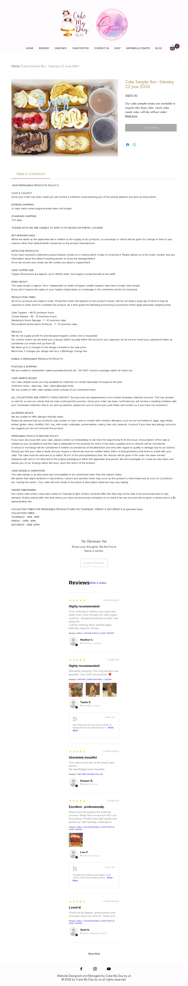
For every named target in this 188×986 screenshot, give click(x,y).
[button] (61, 48)
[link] (30, 174)
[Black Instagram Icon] (95, 969)
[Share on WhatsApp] (134, 144)
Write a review (98, 583)
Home (15, 66)
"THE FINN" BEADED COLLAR (90, 774)
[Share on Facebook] (127, 144)
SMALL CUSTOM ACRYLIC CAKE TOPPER (95, 633)
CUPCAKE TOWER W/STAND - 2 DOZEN (94, 679)
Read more (131, 116)
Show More (94, 953)
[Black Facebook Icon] (81, 969)
